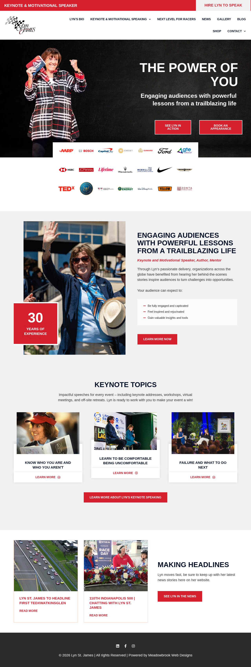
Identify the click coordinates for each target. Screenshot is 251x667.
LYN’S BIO (77, 19)
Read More (28, 610)
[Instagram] (133, 646)
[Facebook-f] (125, 646)
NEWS (206, 19)
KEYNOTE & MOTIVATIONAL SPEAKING (118, 19)
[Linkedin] (117, 646)
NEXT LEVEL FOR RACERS (176, 19)
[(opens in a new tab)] (46, 565)
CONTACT (234, 31)
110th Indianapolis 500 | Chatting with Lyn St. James (112, 602)
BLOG (241, 19)
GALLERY (224, 19)
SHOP (217, 31)
